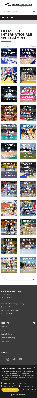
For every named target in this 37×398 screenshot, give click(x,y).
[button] (18, 395)
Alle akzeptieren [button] (10, 390)
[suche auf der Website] (34, 12)
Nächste (33, 46)
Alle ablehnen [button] (27, 390)
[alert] (18, 381)
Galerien (3, 22)
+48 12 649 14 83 (6, 313)
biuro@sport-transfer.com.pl (10, 310)
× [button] (35, 367)
